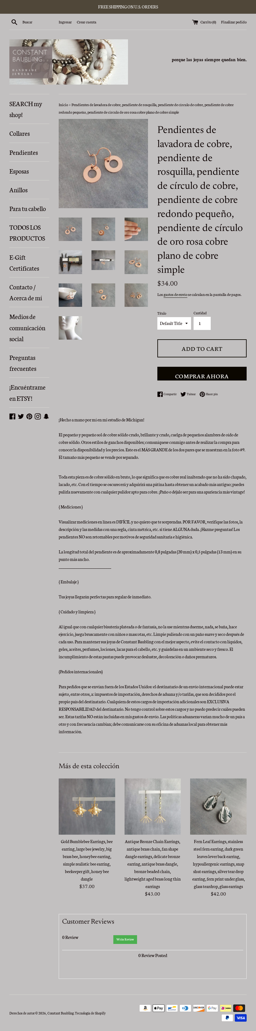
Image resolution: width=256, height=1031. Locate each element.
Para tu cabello (27, 208)
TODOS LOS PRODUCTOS (27, 232)
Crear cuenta (86, 21)
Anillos (18, 189)
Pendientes (23, 152)
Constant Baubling (60, 1013)
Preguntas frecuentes (22, 362)
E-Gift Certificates (24, 262)
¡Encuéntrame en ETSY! (27, 392)
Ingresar (65, 21)
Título (161, 313)
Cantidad (200, 313)
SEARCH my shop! (25, 109)
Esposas (19, 170)
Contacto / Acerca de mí (25, 292)
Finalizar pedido (234, 21)
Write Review (125, 939)
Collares (19, 133)
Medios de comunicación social (27, 327)
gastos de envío (175, 294)
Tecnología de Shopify (90, 1013)
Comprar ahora (202, 375)
